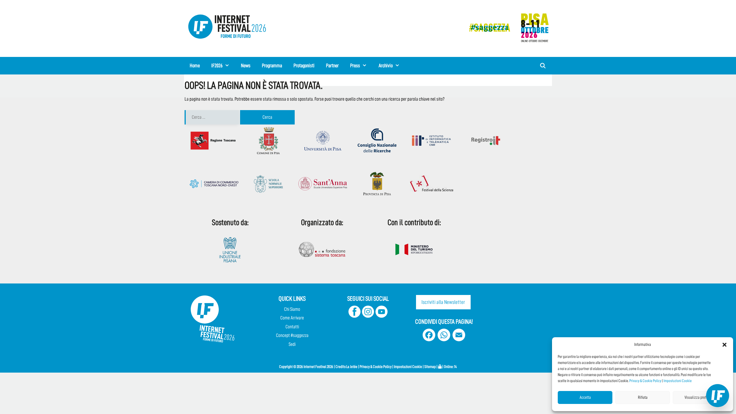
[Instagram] (368, 316)
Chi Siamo (292, 309)
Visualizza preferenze (700, 397)
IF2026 (217, 65)
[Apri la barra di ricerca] (543, 65)
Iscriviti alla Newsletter (443, 302)
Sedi (292, 344)
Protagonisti (304, 65)
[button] (724, 345)
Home (195, 65)
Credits (341, 367)
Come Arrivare (292, 317)
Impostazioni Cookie (678, 381)
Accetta (585, 397)
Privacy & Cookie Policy (645, 381)
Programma (272, 65)
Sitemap (430, 367)
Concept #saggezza (292, 335)
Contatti (292, 326)
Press (355, 65)
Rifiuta (642, 397)
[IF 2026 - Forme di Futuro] (506, 27)
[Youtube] (381, 316)
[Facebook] (354, 316)
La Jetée (351, 367)
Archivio (386, 65)
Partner (332, 65)
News (245, 65)
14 (455, 367)
